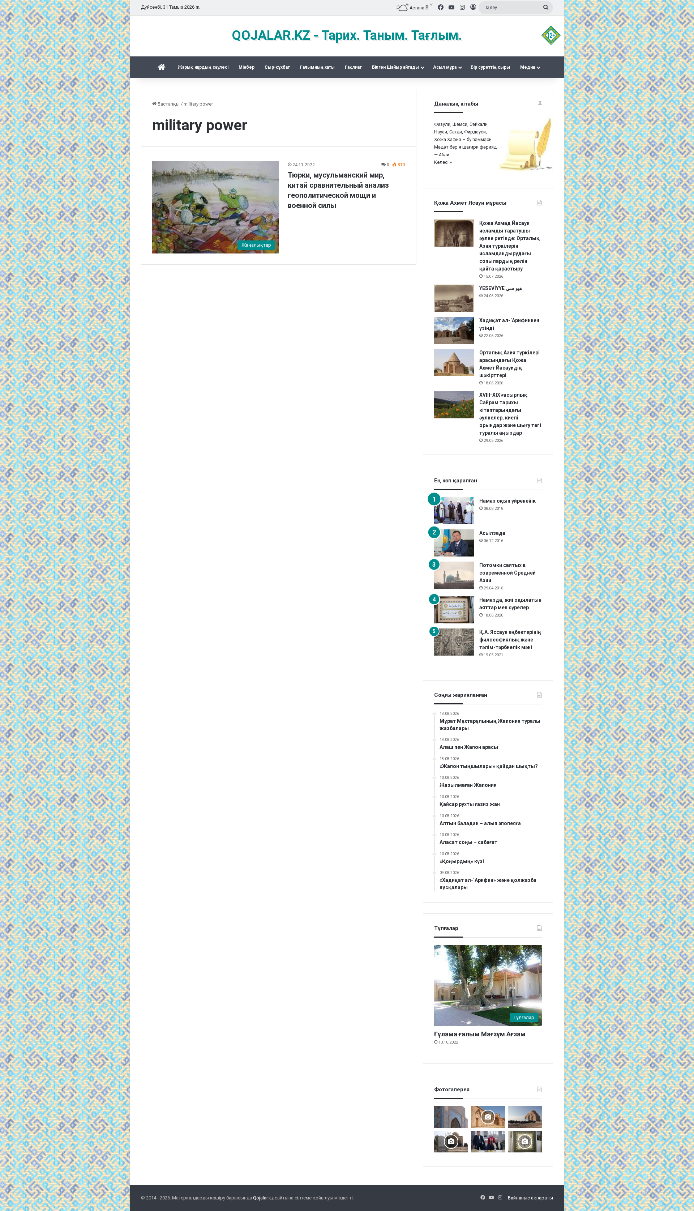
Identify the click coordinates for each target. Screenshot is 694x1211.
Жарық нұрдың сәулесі (203, 67)
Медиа (527, 67)
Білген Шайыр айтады (395, 67)
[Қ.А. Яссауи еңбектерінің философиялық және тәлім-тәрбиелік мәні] (454, 642)
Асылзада (492, 533)
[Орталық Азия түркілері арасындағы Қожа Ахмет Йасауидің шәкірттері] (454, 362)
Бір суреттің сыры (490, 67)
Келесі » (443, 162)
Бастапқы (168, 104)
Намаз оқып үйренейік (507, 501)
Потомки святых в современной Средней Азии (507, 572)
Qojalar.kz (263, 1198)
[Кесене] (451, 1117)
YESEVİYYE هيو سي (500, 288)
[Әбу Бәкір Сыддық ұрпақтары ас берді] (451, 1141)
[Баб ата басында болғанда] (488, 1117)
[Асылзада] (454, 543)
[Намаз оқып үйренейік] (454, 510)
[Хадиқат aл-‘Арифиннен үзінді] (454, 330)
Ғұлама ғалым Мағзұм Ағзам (480, 1034)
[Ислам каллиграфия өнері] (525, 1141)
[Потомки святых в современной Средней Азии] (454, 575)
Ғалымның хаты (317, 67)
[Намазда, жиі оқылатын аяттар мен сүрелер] (454, 609)
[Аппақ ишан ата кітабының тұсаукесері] (488, 1141)
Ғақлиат (353, 67)
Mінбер (246, 67)
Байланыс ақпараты (530, 1198)
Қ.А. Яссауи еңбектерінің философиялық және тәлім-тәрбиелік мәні (510, 639)
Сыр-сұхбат (277, 67)
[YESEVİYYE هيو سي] (454, 298)
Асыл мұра (445, 67)
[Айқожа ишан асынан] (525, 1117)
